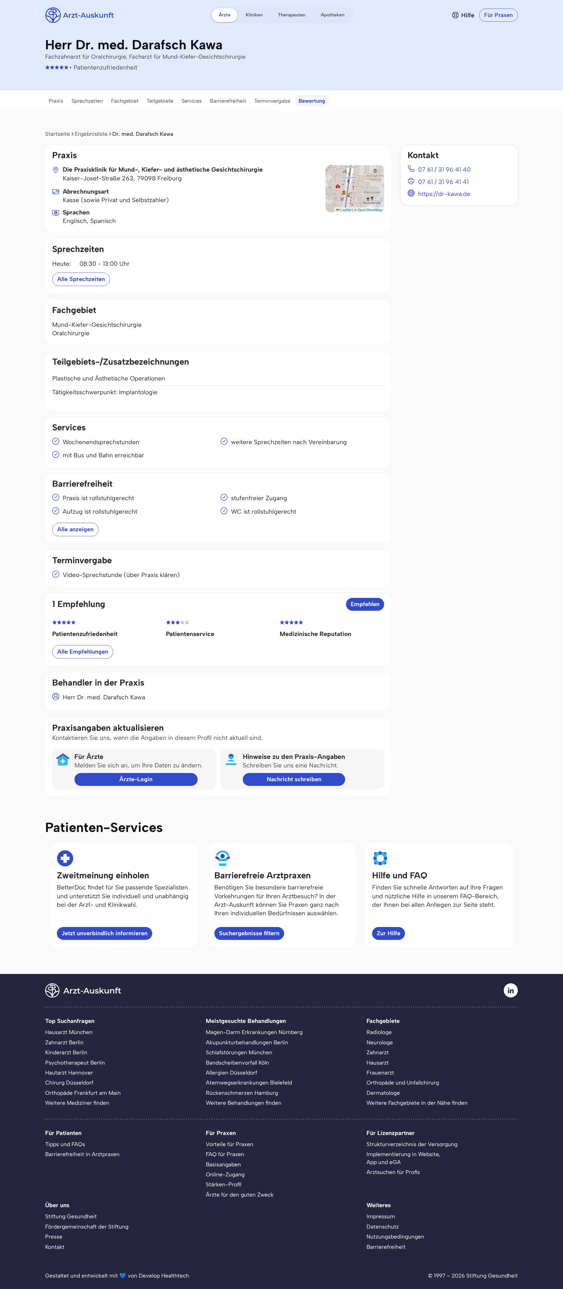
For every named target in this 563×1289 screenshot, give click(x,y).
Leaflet (345, 209)
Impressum (381, 1216)
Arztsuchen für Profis (393, 1172)
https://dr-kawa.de (444, 193)
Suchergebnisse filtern (249, 933)
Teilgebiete (160, 101)
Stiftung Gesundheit (71, 1216)
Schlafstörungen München (239, 1052)
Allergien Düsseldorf (231, 1072)
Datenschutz (383, 1226)
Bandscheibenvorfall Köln (237, 1062)
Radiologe (379, 1032)
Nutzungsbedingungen (395, 1236)
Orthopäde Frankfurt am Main (83, 1093)
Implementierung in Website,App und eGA (403, 1158)
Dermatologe (383, 1093)
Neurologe (380, 1042)
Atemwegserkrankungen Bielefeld (249, 1082)
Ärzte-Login (135, 779)
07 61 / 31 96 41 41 (443, 181)
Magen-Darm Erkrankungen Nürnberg (254, 1032)
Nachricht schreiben (294, 779)
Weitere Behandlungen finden (244, 1102)
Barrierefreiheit (228, 101)
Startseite (57, 134)
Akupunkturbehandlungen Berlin (247, 1042)
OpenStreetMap (370, 209)
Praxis (56, 101)
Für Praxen (498, 14)
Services (192, 101)
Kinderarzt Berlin (66, 1052)
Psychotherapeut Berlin (75, 1062)
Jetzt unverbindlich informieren (104, 933)
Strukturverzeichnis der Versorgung (412, 1144)
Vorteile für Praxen (229, 1144)
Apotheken (333, 15)
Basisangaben (223, 1164)
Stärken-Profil (223, 1184)
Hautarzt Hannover (69, 1072)
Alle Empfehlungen (82, 651)
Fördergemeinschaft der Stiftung (86, 1226)
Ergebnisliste (91, 134)
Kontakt (55, 1247)
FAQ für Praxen (225, 1154)
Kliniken (254, 15)
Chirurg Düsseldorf (69, 1082)
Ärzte (224, 15)
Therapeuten (292, 15)
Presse (53, 1236)
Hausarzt (378, 1062)
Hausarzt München (69, 1032)
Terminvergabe (272, 101)
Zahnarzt (378, 1052)
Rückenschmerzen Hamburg (242, 1093)
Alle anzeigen (75, 529)
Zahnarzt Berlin (64, 1042)
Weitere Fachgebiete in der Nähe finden (417, 1102)
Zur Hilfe (388, 933)
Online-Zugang (225, 1174)
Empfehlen (365, 604)
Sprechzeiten (87, 101)
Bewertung (312, 101)
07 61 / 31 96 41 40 (444, 169)
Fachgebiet (124, 101)
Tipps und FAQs (65, 1144)
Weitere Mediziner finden (77, 1102)
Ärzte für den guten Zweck (240, 1194)
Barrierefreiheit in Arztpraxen (82, 1154)
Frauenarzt (380, 1072)
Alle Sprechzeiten (81, 279)
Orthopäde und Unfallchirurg (403, 1082)
